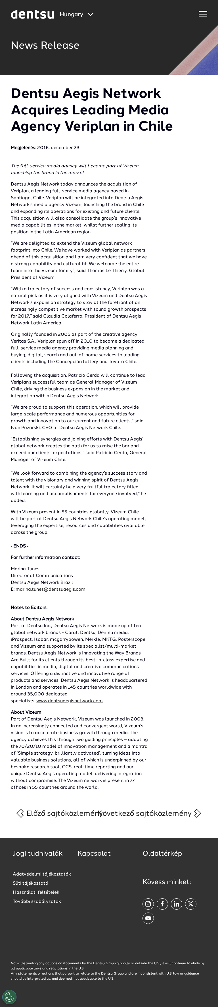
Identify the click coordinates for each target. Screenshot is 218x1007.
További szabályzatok (37, 901)
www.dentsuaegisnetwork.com (69, 701)
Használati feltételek (36, 892)
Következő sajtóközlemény (145, 813)
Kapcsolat (94, 854)
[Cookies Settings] (9, 997)
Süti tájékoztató (30, 883)
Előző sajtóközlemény (64, 813)
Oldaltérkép (162, 854)
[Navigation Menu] (203, 14)
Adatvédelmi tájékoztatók (42, 874)
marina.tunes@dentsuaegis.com (50, 589)
